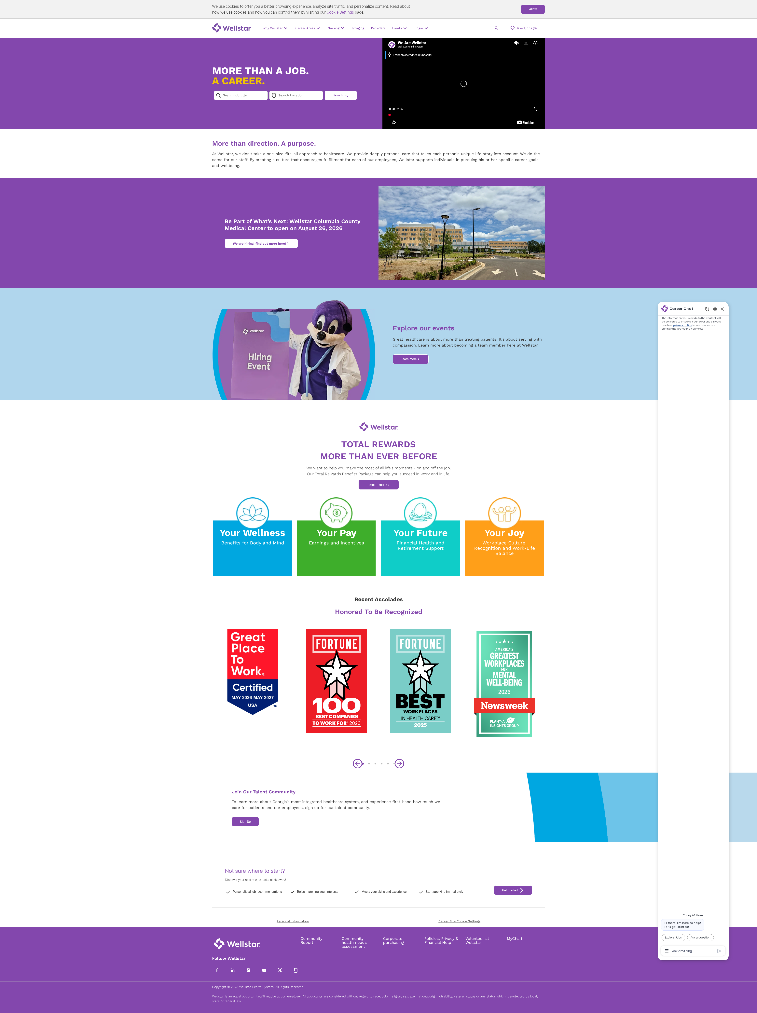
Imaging (358, 28)
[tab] (363, 763)
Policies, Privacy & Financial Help (441, 940)
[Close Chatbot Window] (722, 309)
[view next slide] (399, 763)
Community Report (311, 940)
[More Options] (666, 951)
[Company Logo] (232, 28)
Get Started (510, 890)
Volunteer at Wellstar (477, 940)
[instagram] (248, 970)
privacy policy (682, 325)
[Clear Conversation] (707, 308)
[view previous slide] (357, 763)
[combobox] (241, 95)
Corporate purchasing (393, 940)
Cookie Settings (340, 12)
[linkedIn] (232, 970)
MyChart (514, 938)
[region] (693, 629)
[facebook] (217, 970)
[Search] (496, 28)
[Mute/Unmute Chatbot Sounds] (715, 309)
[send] (719, 951)
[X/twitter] (280, 970)
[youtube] (264, 970)
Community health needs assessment (354, 942)
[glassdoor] (295, 970)
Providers (378, 28)
